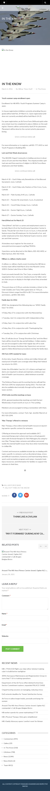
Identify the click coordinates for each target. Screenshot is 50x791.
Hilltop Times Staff (25, 89)
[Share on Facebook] (14, 495)
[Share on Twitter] (20, 495)
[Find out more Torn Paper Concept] (14, 558)
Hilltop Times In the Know (17, 488)
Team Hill (7, 765)
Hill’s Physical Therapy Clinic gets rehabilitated (19, 717)
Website (5, 636)
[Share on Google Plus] (26, 495)
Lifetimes (7, 752)
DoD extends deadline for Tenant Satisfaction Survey (22, 694)
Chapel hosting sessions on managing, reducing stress (22, 690)
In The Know (41, 89)
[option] (25, 562)
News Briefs (8, 761)
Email (4, 625)
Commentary (8, 739)
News (6, 756)
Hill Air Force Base (12, 485)
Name (4, 614)
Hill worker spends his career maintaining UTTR (20, 712)
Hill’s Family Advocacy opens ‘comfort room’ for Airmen (22, 721)
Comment (6, 596)
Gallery (6, 743)
